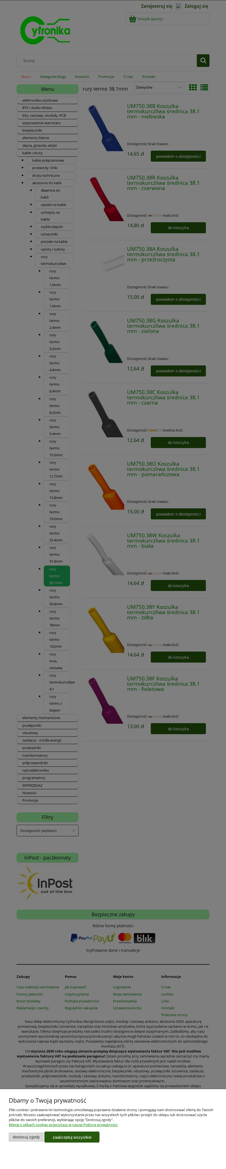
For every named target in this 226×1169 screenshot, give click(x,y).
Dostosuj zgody (26, 1137)
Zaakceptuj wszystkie (72, 1137)
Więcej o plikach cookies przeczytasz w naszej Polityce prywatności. (63, 1124)
